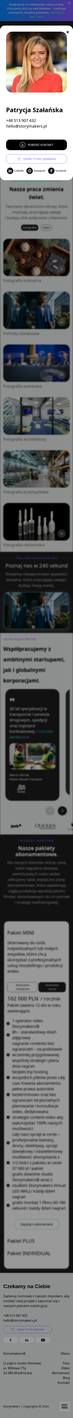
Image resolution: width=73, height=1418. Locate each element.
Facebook (60, 170)
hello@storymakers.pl (26, 126)
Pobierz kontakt (40, 145)
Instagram (39, 170)
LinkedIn (19, 170)
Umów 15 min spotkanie (39, 159)
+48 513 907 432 (21, 120)
